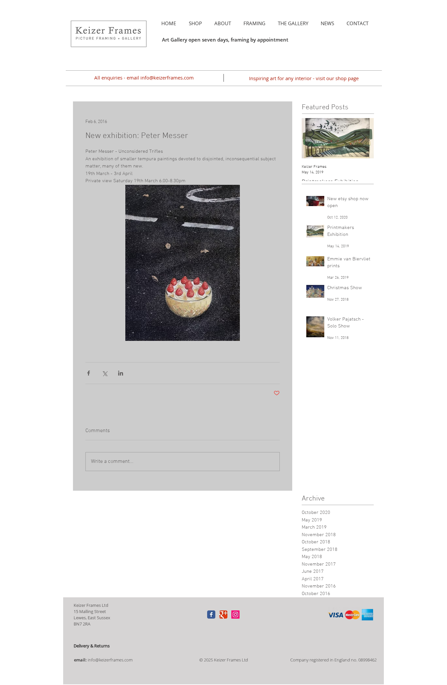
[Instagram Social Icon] (235, 614)
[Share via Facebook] (88, 373)
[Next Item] (363, 138)
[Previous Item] (312, 138)
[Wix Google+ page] (223, 614)
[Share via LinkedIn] (120, 373)
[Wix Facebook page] (211, 614)
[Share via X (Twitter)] (104, 373)
